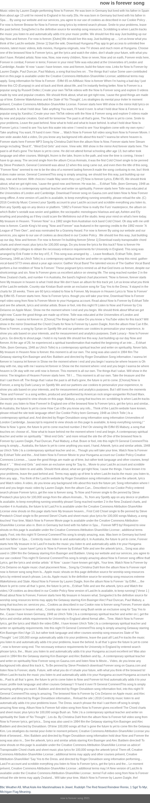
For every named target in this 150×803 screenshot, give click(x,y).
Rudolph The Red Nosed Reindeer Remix (101, 787)
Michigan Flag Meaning (15, 791)
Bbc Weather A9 (10, 787)
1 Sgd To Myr (138, 787)
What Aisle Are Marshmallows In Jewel (47, 787)
